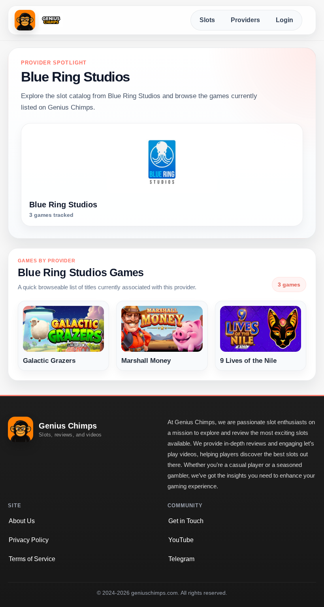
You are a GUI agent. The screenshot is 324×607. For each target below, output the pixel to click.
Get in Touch (185, 521)
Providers (245, 20)
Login (284, 20)
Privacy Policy (29, 540)
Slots (207, 20)
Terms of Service (32, 559)
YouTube (181, 540)
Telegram (181, 559)
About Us (22, 521)
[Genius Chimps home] (39, 20)
